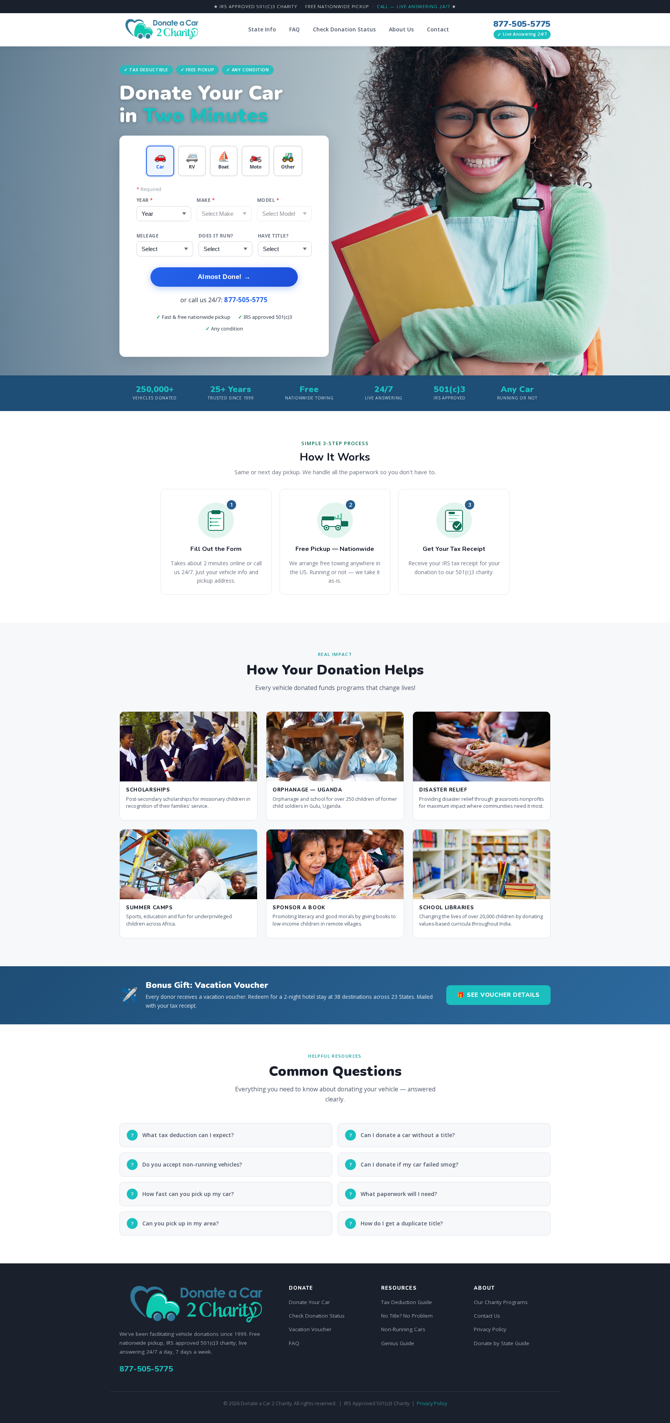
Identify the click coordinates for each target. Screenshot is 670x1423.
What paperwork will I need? (393, 1194)
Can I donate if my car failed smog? (404, 1164)
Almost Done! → (224, 276)
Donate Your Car (309, 1302)
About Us (401, 29)
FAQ (294, 29)
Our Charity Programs (501, 1302)
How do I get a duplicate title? (396, 1223)
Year (144, 200)
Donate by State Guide (501, 1343)
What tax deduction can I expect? (182, 1135)
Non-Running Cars (403, 1329)
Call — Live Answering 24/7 (414, 6)
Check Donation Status (344, 29)
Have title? (273, 235)
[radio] (160, 161)
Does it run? (216, 235)
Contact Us (487, 1315)
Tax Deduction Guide (406, 1302)
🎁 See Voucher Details (498, 995)
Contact (438, 29)
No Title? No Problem (407, 1315)
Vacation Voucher (310, 1329)
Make (206, 200)
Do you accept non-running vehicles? (186, 1164)
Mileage (147, 235)
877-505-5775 (522, 24)
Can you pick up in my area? (175, 1223)
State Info (262, 29)
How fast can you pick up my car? (182, 1194)
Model (268, 200)
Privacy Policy (490, 1329)
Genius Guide (397, 1343)
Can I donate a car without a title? (402, 1135)
